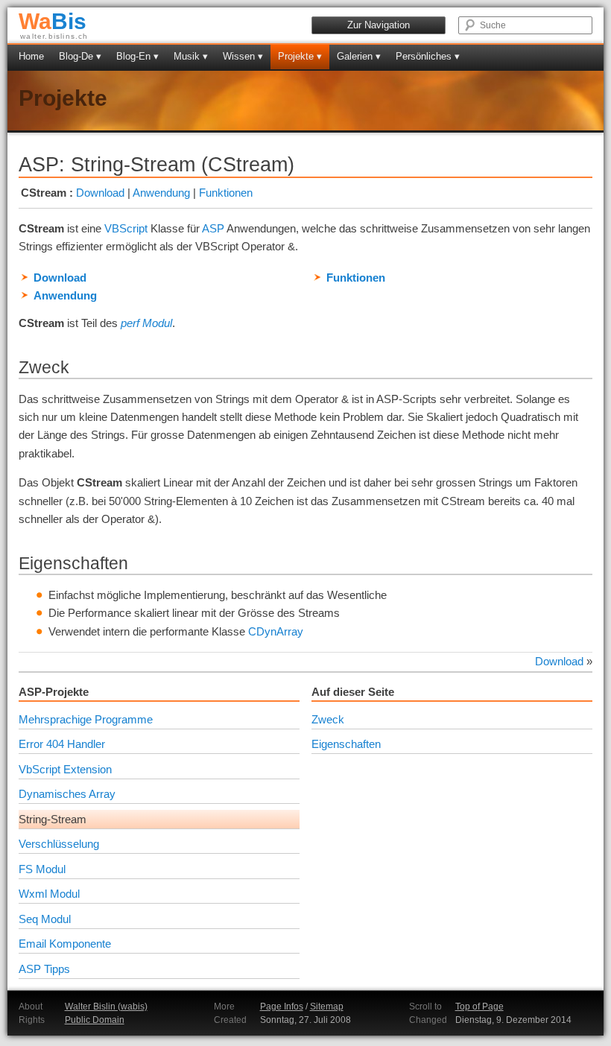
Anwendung (161, 192)
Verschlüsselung (59, 843)
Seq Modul (45, 919)
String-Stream (52, 819)
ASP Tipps (44, 969)
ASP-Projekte (54, 691)
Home (31, 56)
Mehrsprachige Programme (86, 719)
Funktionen (226, 192)
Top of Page (479, 1006)
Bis (52, 21)
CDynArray (275, 631)
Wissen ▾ (243, 56)
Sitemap (327, 1006)
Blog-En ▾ (137, 56)
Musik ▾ (191, 56)
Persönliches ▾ (428, 56)
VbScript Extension (65, 769)
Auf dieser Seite (352, 691)
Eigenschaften (346, 744)
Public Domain (94, 1020)
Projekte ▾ (300, 56)
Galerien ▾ (359, 56)
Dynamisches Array (67, 793)
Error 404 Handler (62, 744)
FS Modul (42, 869)
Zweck (327, 719)
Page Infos (281, 1006)
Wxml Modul (49, 893)
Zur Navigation (378, 25)
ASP (213, 228)
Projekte (63, 98)
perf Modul (146, 323)
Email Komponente (65, 943)
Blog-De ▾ (80, 56)
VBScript (126, 228)
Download (100, 192)
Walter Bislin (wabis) (106, 1006)
